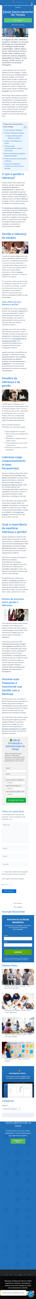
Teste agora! (18, 20)
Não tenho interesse (18, 25)
